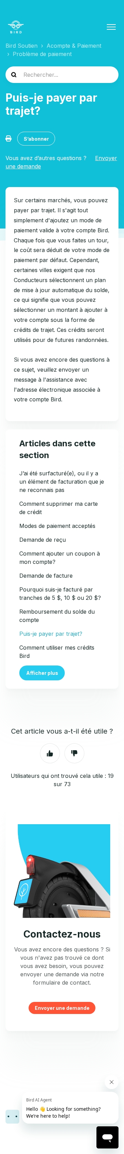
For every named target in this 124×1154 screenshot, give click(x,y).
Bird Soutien (22, 45)
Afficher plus (42, 673)
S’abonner (36, 139)
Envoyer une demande (62, 1008)
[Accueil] (16, 27)
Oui (50, 753)
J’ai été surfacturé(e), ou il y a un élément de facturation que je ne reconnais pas (61, 481)
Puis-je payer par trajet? (50, 633)
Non (74, 753)
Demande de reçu (42, 539)
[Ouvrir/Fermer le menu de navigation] (111, 27)
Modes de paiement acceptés (57, 525)
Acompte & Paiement (73, 45)
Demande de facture (46, 575)
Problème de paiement (42, 53)
